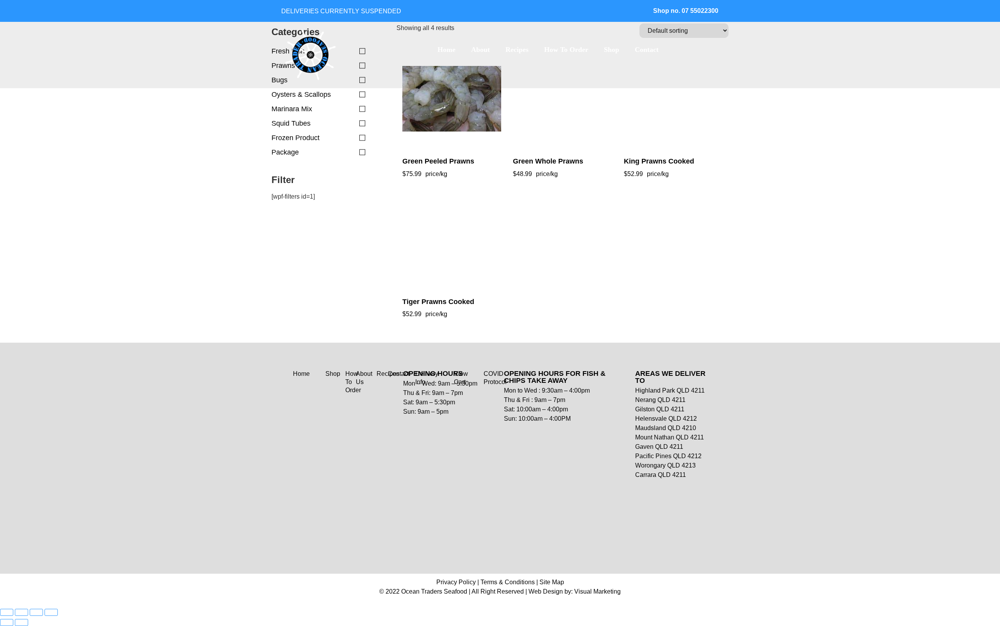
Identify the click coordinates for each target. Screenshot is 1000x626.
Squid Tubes (291, 123)
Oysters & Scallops (301, 94)
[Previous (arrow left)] (6, 622)
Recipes (517, 49)
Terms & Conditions (507, 582)
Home (446, 49)
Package (285, 152)
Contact (647, 49)
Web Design (546, 591)
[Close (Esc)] (51, 612)
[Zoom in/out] (6, 612)
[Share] (36, 612)
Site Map (551, 582)
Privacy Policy (456, 582)
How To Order (566, 49)
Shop (611, 49)
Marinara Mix (291, 109)
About (480, 49)
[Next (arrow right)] (21, 622)
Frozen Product (295, 138)
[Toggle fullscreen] (21, 612)
